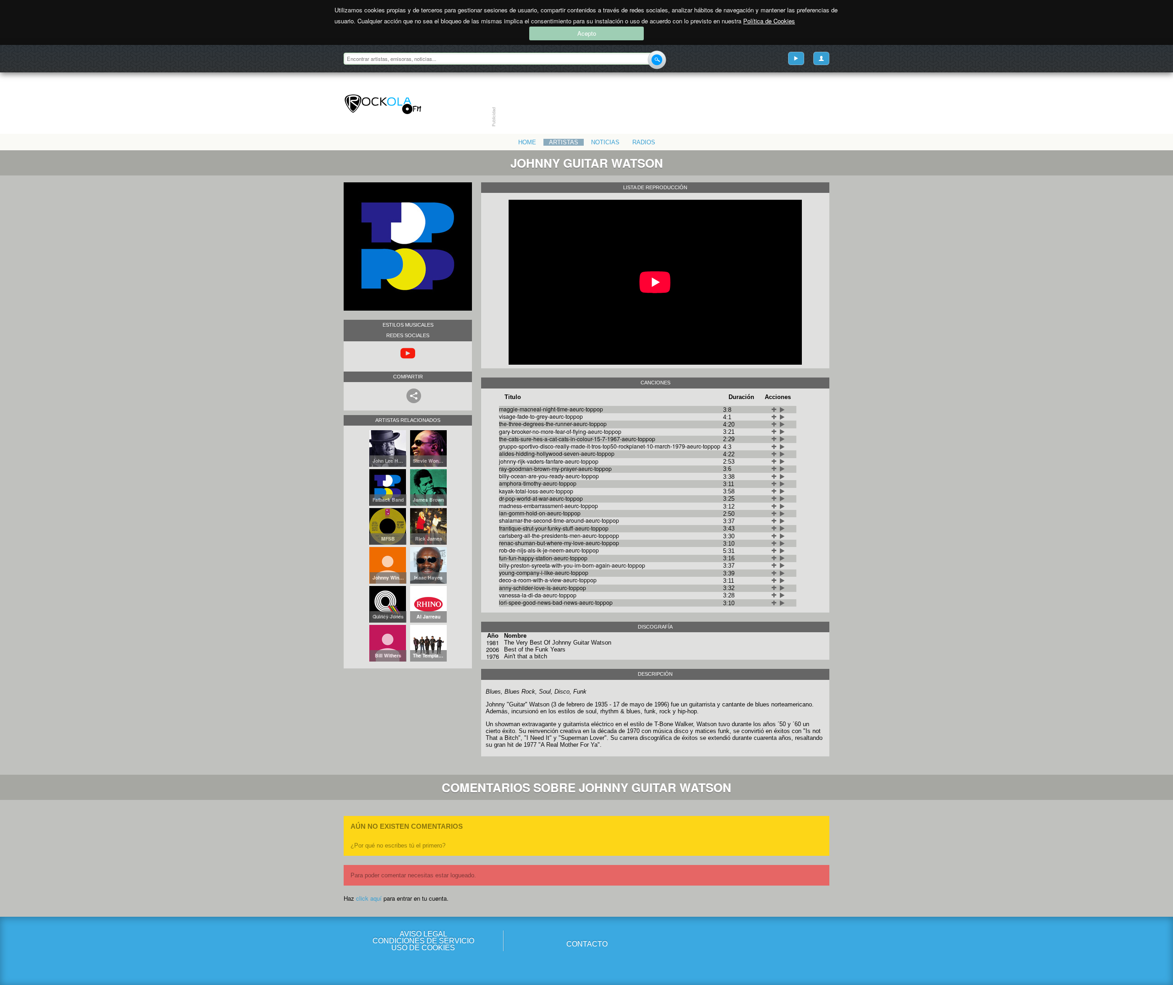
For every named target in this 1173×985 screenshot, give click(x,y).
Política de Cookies (769, 20)
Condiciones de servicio (423, 940)
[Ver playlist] (796, 58)
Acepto (586, 33)
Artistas (563, 142)
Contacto (587, 944)
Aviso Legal (423, 933)
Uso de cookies (423, 947)
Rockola (383, 104)
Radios (643, 142)
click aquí (369, 898)
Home (527, 142)
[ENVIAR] (656, 59)
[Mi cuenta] (821, 58)
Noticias (605, 142)
